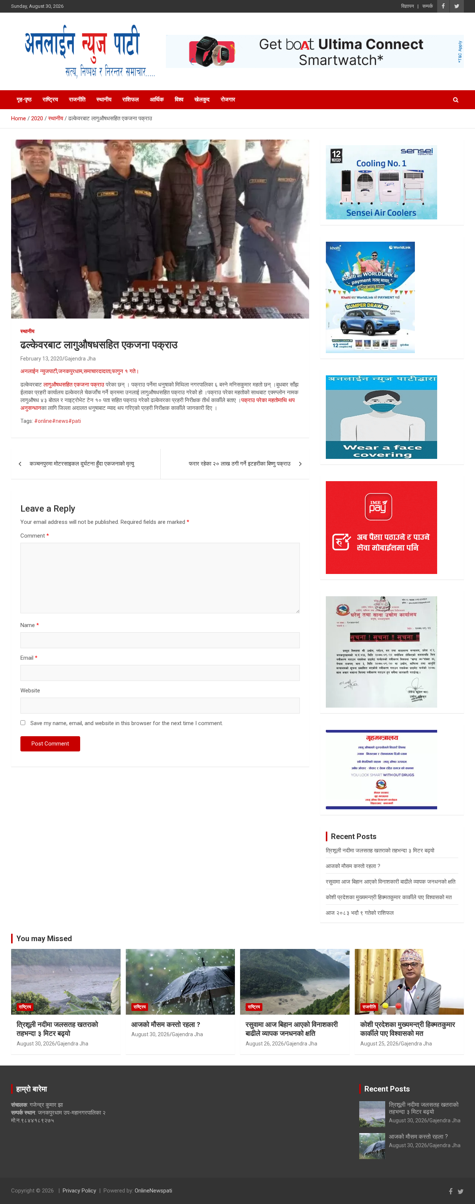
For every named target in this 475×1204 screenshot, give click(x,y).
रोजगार (228, 99)
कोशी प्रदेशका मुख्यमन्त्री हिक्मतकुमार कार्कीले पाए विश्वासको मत (389, 897)
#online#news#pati (57, 421)
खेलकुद (202, 99)
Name (29, 625)
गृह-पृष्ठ (24, 99)
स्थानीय (103, 99)
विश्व (179, 99)
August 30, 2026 (36, 1044)
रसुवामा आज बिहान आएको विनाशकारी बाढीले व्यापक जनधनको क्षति (390, 881)
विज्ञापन (407, 6)
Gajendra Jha (80, 359)
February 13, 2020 (41, 359)
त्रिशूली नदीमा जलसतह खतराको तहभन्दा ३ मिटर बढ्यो (380, 850)
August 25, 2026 (379, 1044)
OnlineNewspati (153, 1190)
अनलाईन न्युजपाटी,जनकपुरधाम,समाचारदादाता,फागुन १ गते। (79, 371)
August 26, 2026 (265, 1044)
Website (30, 690)
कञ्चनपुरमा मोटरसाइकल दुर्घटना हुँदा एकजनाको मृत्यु (82, 463)
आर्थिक (157, 99)
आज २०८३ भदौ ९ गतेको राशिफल (360, 913)
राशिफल (130, 99)
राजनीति (77, 99)
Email (28, 658)
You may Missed (44, 938)
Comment (34, 535)
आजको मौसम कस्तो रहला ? (353, 866)
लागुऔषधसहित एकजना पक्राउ (73, 384)
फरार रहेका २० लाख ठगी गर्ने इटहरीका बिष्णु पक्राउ (240, 463)
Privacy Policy (79, 1190)
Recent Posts (387, 1088)
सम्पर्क (427, 6)
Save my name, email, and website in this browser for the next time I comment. (126, 723)
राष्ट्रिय (50, 99)
